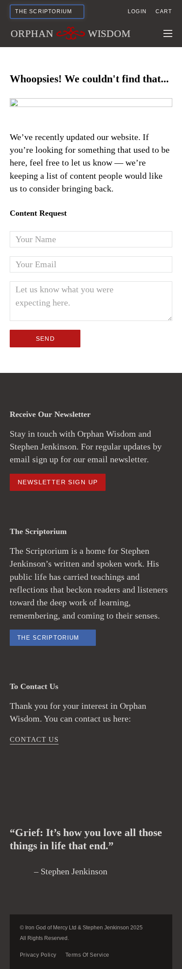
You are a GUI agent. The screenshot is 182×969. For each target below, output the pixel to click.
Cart (163, 11)
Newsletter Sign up (58, 482)
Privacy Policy (38, 955)
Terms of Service (87, 955)
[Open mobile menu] (167, 33)
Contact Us (34, 739)
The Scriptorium (48, 637)
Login (137, 11)
